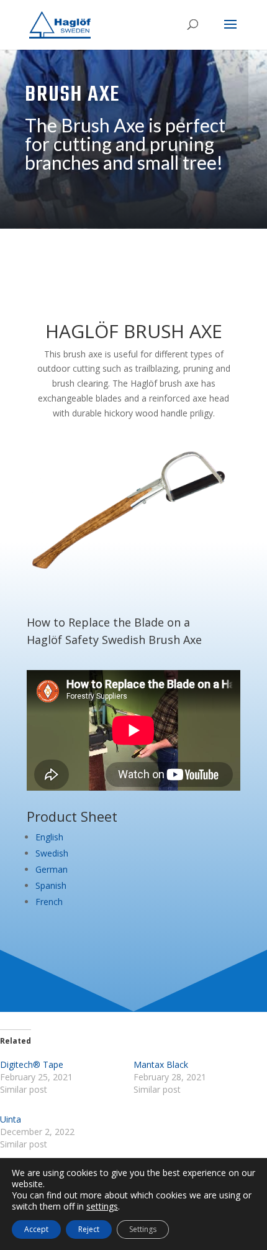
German (51, 869)
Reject (88, 1229)
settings (102, 1206)
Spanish (50, 885)
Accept (36, 1229)
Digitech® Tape (31, 1064)
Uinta (10, 1119)
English (49, 837)
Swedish (51, 853)
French (49, 902)
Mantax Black (161, 1064)
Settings (142, 1229)
